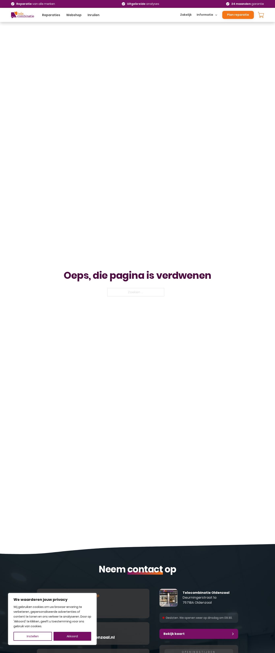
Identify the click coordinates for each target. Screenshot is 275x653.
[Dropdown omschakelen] (216, 15)
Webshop (74, 15)
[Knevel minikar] (261, 15)
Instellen (33, 636)
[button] (198, 634)
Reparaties (51, 15)
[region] (52, 619)
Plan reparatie (238, 15)
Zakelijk (186, 15)
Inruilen (93, 15)
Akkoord (72, 636)
